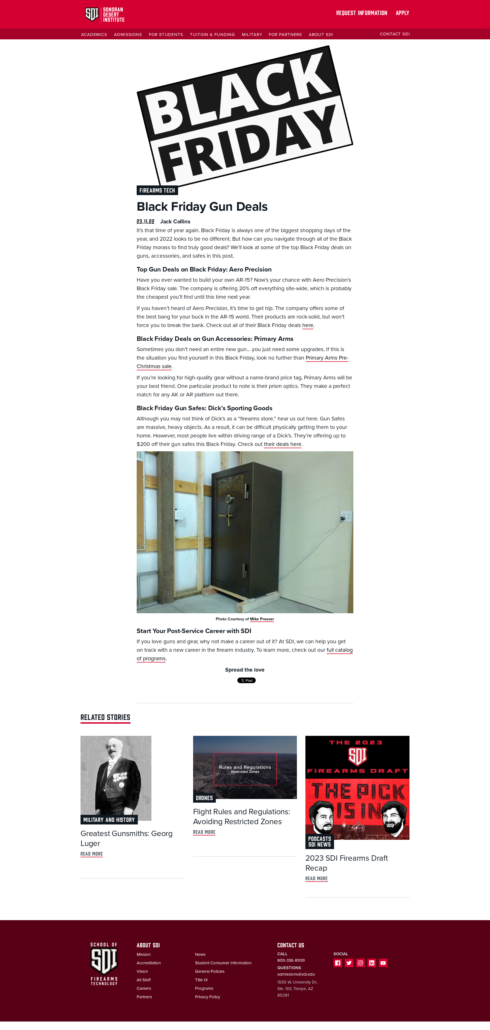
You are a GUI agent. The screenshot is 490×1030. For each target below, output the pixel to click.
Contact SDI (395, 34)
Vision (142, 971)
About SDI (321, 34)
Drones (204, 797)
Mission (144, 954)
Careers (144, 988)
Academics (94, 34)
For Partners (285, 34)
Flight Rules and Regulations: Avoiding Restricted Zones (241, 816)
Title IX (201, 979)
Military (252, 34)
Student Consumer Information (223, 962)
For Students (166, 34)
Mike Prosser (262, 619)
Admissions (128, 34)
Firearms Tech (157, 189)
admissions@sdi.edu (296, 974)
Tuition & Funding (212, 34)
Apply (403, 12)
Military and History (109, 819)
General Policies (210, 971)
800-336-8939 (291, 960)
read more (92, 853)
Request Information (361, 12)
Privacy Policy (207, 996)
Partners (144, 996)
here (307, 325)
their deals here (282, 444)
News (200, 954)
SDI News (320, 843)
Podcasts (319, 838)
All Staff (144, 979)
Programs (204, 988)
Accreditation (149, 962)
